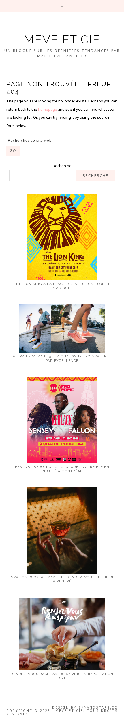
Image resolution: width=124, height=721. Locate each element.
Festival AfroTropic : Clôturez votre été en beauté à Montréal (62, 469)
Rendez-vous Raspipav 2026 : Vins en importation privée (62, 676)
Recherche (62, 165)
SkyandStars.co (98, 707)
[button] (62, 6)
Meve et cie (62, 39)
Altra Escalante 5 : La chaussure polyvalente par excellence (62, 358)
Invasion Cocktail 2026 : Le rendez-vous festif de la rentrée (62, 579)
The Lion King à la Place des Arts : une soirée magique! (62, 286)
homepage (47, 109)
